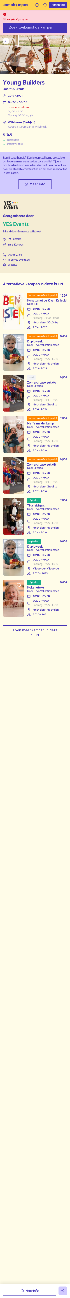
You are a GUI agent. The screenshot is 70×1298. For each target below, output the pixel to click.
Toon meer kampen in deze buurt (35, 632)
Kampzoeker (58, 5)
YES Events (17, 89)
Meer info (38, 184)
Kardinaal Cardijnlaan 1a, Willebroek (27, 127)
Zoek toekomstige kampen (31, 28)
